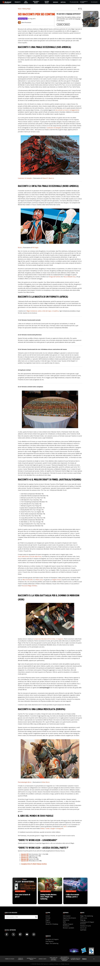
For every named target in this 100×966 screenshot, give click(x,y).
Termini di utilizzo (9, 958)
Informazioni (66, 916)
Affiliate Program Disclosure (68, 925)
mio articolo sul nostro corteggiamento (67, 110)
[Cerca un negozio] (36, 917)
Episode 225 (24, 861)
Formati (48, 918)
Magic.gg (82, 920)
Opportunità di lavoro (69, 918)
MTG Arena (26, 2)
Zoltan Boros (46, 782)
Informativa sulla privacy (31, 959)
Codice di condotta (20, 959)
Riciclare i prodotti (68, 928)
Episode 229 (24, 854)
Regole (48, 920)
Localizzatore (74, 2)
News (19, 9)
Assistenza (66, 920)
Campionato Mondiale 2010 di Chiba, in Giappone (48, 639)
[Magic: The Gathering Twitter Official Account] (13, 934)
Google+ (52, 828)
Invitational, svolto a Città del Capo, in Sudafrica (43, 311)
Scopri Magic (47, 2)
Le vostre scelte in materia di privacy (75, 959)
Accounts (95, 2)
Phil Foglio (35, 247)
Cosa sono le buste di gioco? (24, 897)
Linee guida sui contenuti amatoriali (53, 959)
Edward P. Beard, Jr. (48, 178)
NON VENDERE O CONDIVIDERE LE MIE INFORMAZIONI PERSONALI (64, 959)
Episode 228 (24, 856)
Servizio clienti (42, 958)
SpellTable (83, 930)
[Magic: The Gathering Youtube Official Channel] (27, 934)
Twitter (43, 828)
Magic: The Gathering (86, 916)
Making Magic (26, 9)
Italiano (60, 24)
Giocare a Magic (36, 2)
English (67, 24)
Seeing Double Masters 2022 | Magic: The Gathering (50, 897)
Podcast (48, 922)
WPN (64, 922)
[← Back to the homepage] (6, 2)
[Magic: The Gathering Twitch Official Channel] (20, 934)
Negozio (55, 2)
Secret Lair (83, 928)
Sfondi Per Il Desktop (52, 924)
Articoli (63, 2)
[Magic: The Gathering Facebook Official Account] (7, 934)
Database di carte (84, 2)
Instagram (60, 828)
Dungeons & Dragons (52, 939)
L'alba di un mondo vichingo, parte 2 (75, 897)
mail (64, 826)
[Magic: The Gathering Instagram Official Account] (34, 934)
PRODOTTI (17, 2)
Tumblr (47, 828)
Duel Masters (50, 941)
